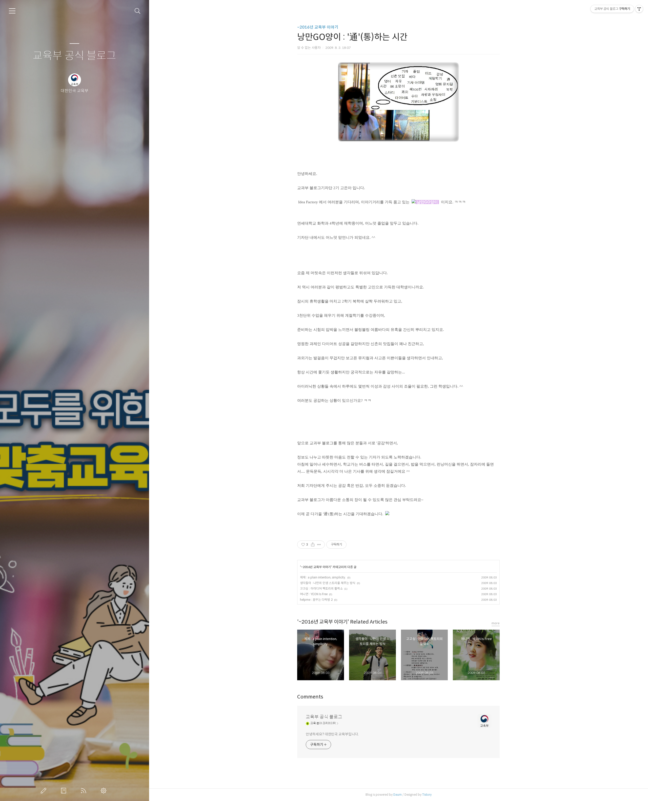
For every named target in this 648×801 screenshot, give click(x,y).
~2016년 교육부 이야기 (317, 27)
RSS (84, 791)
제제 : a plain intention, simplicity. (323, 577)
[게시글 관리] (319, 544)
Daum (397, 794)
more (496, 623)
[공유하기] (313, 544)
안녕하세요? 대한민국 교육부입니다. (332, 734)
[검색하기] (137, 11)
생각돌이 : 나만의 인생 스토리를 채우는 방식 (327, 583)
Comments (310, 697)
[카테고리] (12, 11)
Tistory (427, 794)
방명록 (64, 791)
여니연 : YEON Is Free (314, 594)
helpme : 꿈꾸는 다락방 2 (316, 600)
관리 (104, 791)
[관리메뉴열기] (639, 9)
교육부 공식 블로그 (74, 56)
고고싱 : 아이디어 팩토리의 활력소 (321, 588)
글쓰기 (44, 791)
